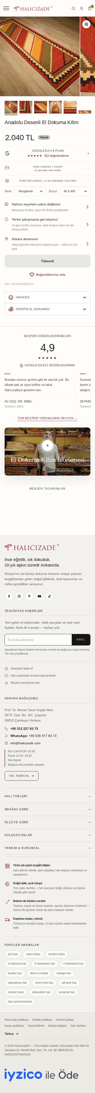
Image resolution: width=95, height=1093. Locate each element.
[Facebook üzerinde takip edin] (9, 596)
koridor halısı (57, 954)
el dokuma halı (17, 963)
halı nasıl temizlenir (20, 1001)
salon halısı (33, 954)
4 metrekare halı (73, 963)
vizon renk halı (44, 982)
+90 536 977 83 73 (33, 736)
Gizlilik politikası (42, 1019)
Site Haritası (78, 1025)
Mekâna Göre (17, 809)
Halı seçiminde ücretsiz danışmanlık (33, 675)
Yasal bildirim (36, 1025)
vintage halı (63, 973)
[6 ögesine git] (84, 112)
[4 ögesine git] (55, 108)
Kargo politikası (14, 1025)
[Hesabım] (81, 8)
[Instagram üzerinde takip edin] (19, 596)
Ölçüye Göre (17, 822)
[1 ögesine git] (11, 108)
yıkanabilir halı (41, 992)
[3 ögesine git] (40, 108)
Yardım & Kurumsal (22, 848)
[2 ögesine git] (25, 108)
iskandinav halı (17, 982)
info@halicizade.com (25, 743)
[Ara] (73, 8)
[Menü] (6, 8)
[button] (47, 274)
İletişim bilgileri (57, 1025)
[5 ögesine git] (70, 108)
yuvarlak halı (67, 992)
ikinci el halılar (39, 973)
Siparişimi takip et (22, 668)
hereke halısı (16, 992)
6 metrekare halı (45, 963)
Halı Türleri (16, 796)
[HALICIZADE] (32, 547)
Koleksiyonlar (18, 835)
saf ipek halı (69, 982)
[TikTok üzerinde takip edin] (49, 596)
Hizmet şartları (65, 1019)
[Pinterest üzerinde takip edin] (29, 596)
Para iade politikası (17, 1019)
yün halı (13, 954)
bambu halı (15, 973)
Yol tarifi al (19, 775)
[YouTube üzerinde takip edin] (39, 596)
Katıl (81, 639)
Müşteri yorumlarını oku (25, 682)
